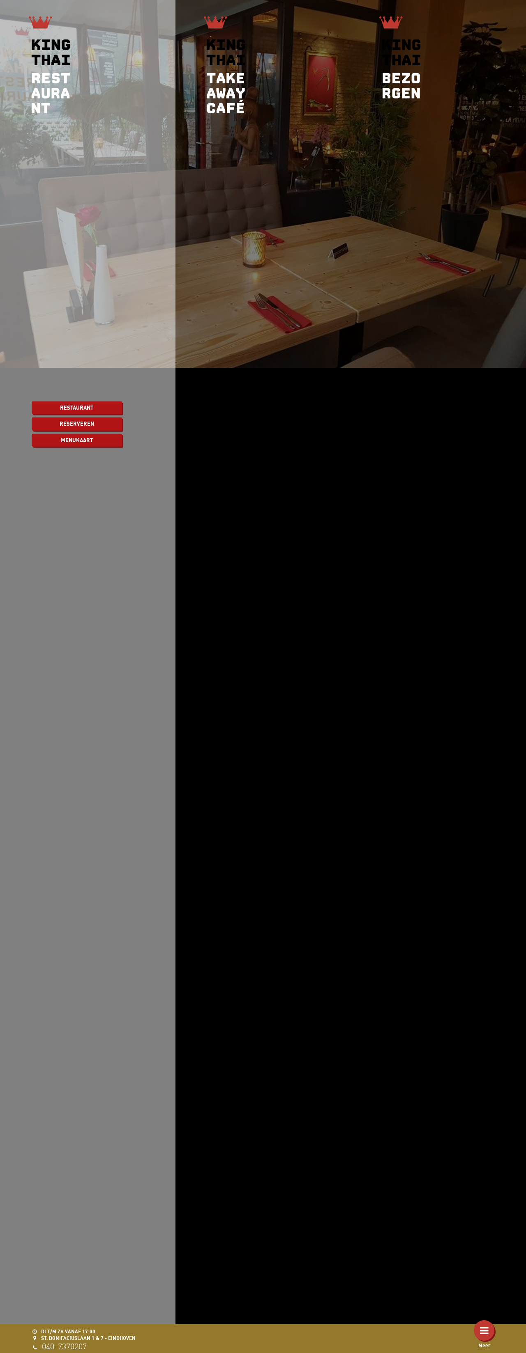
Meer (484, 1345)
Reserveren (77, 423)
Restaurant (76, 407)
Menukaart (77, 439)
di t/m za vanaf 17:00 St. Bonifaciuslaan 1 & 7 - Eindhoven (88, 1334)
